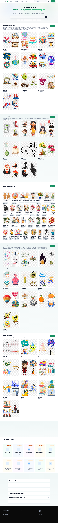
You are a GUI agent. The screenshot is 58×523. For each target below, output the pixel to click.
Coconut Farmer (5, 227)
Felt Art (32, 239)
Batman (40, 426)
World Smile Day (40, 49)
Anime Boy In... (39, 238)
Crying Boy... (44, 226)
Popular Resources (5, 511)
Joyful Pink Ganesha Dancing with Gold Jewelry (5, 237)
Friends (4, 430)
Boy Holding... (52, 240)
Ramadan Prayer (18, 214)
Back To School (14, 426)
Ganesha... (16, 239)
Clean (6, 1)
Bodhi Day (40, 268)
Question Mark (50, 432)
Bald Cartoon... (46, 202)
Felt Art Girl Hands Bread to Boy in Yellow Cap (33, 237)
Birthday (22, 356)
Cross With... (45, 239)
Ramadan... (25, 239)
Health (13, 430)
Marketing (22, 397)
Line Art (22, 158)
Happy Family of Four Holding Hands (26, 213)
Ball (21, 426)
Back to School (17, 1)
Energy (40, 428)
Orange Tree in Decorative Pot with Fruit (39, 201)
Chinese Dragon (50, 227)
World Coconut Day (24, 90)
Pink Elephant (12, 215)
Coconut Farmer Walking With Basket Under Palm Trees (6, 226)
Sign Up (22, 511)
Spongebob (4, 329)
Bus (48, 426)
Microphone (44, 215)
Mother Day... (30, 226)
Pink (12, 432)
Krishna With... (23, 226)
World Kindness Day (6, 288)
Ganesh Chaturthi (41, 90)
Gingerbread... (5, 203)
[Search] (45, 1)
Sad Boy (43, 227)
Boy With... (37, 227)
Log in (49, 1)
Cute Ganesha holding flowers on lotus (38, 213)
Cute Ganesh (12, 214)
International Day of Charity (25, 49)
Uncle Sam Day (5, 110)
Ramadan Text (25, 238)
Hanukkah (40, 288)
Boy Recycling (53, 203)
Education (40, 397)
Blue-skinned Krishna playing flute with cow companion (24, 226)
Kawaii (4, 158)
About (40, 510)
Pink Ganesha (5, 239)
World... (4, 226)
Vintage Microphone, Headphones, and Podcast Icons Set (45, 213)
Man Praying (18, 215)
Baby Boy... (52, 238)
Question (40, 432)
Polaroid (31, 432)
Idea (21, 430)
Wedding (39, 356)
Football (26, 1)
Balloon (31, 426)
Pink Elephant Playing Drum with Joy (12, 213)
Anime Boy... (38, 226)
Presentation (5, 397)
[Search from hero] (46, 17)
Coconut (22, 428)
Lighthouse (31, 430)
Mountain (49, 430)
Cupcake (31, 428)
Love (39, 430)
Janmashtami (5, 90)
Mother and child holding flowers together (30, 226)
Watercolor (40, 158)
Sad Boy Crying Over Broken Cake (11, 237)
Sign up (53, 1)
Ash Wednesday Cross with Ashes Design (45, 237)
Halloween (11, 1)
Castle (4, 428)
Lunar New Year (50, 226)
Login (21, 510)
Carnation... (32, 214)
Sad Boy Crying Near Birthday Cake (44, 226)
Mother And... (30, 227)
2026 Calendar (5, 356)
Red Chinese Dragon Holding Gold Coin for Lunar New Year (51, 226)
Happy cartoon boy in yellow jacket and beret (32, 201)
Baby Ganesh (38, 214)
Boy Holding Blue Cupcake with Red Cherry (52, 237)
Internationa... (44, 214)
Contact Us (41, 514)
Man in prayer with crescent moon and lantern (19, 213)
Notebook (4, 432)
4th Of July (4, 426)
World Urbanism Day (24, 268)
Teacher (22, 1)
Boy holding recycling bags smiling (52, 201)
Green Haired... (52, 214)
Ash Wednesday (46, 238)
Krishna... (22, 227)
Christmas (13, 428)
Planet (22, 432)
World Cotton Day (23, 288)
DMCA (40, 511)
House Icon (4, 215)
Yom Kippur (4, 49)
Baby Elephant (14, 203)
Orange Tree (38, 203)
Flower (49, 428)
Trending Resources (6, 510)
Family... (13, 226)
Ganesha (37, 215)
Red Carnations (32, 216)
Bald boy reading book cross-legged (47, 201)
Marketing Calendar (6, 514)
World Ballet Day (5, 268)
